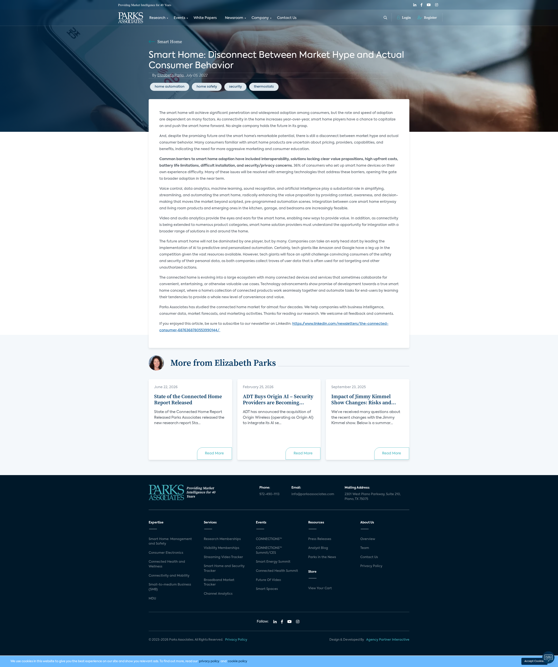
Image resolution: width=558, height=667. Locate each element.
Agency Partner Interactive (387, 639)
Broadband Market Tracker (219, 582)
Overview (367, 539)
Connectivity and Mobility (169, 575)
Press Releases (319, 539)
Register (430, 17)
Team (364, 548)
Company (260, 18)
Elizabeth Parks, (171, 75)
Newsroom (234, 18)
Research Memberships (222, 539)
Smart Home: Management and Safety (170, 541)
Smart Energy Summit (273, 561)
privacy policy (209, 661)
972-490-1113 (269, 494)
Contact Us (286, 18)
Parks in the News (322, 557)
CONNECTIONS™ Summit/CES (269, 550)
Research (157, 18)
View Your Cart (320, 588)
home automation (169, 86)
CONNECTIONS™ (269, 539)
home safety (207, 86)
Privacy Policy (371, 566)
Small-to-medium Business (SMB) (170, 587)
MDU (152, 598)
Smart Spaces (267, 589)
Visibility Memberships (221, 548)
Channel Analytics (218, 593)
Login (406, 17)
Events (179, 18)
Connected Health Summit (277, 570)
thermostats (264, 86)
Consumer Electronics (166, 552)
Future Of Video (268, 580)
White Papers (205, 18)
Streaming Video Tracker (223, 557)
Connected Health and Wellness (167, 564)
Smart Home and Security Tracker (224, 568)
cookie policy (237, 661)
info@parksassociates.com (312, 494)
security (235, 86)
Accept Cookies (534, 661)
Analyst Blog (318, 548)
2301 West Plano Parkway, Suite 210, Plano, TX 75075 (373, 497)
